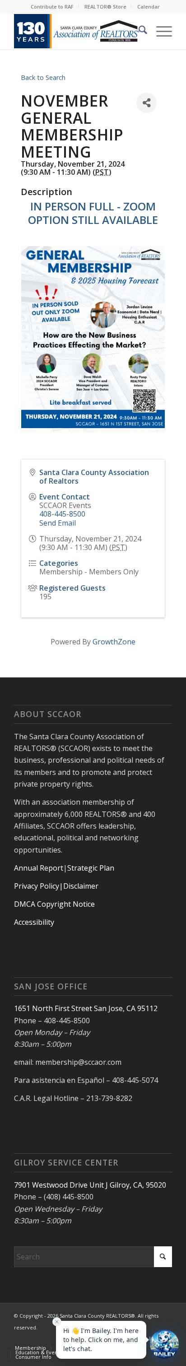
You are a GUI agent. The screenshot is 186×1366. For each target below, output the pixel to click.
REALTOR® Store (105, 6)
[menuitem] (52, 7)
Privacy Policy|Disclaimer (56, 886)
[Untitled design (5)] (77, 31)
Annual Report (38, 868)
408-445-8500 (62, 514)
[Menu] (159, 31)
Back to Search (43, 77)
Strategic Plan (90, 868)
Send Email (57, 523)
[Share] (146, 103)
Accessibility (34, 922)
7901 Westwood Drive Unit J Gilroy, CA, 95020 (90, 1185)
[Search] (138, 31)
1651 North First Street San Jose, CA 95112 (86, 1008)
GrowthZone (114, 642)
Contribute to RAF (52, 6)
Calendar (148, 6)
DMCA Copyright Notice (54, 904)
